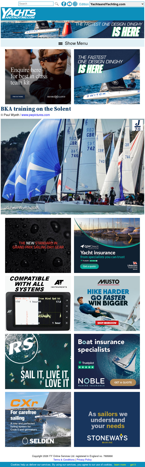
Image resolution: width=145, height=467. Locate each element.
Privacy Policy (84, 459)
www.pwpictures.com (36, 115)
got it (133, 464)
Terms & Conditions (64, 459)
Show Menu (76, 43)
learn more (120, 464)
